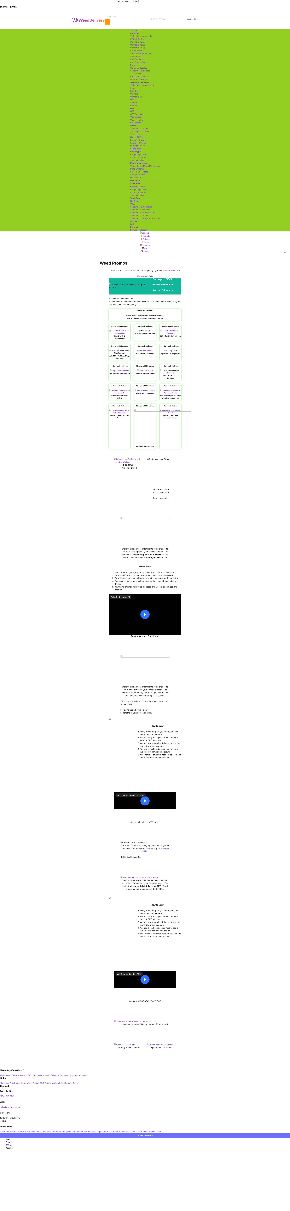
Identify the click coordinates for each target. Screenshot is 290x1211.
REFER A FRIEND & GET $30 (152, 1)
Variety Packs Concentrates (142, 85)
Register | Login (193, 19)
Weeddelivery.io (172, 270)
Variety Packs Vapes (139, 128)
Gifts (132, 204)
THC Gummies (137, 74)
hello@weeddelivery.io (10, 1107)
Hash (132, 100)
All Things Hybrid (138, 157)
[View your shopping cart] (116, 26)
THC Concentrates (18, 1083)
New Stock (135, 180)
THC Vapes (50, 1083)
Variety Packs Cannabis (141, 36)
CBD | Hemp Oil (137, 120)
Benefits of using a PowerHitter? (137, 713)
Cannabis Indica (137, 45)
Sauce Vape (135, 149)
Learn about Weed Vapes (91, 1131)
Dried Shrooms (137, 169)
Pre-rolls (134, 65)
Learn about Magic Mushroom (65, 1131)
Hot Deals (134, 201)
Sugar (133, 88)
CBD (42, 1083)
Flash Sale (135, 183)
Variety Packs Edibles (140, 71)
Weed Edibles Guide (152, 1131)
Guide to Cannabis (8, 1131)
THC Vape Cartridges (140, 131)
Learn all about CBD (112, 1131)
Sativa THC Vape (138, 143)
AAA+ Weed (135, 56)
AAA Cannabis (137, 59)
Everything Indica (138, 154)
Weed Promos (70, 1075)
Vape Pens (135, 134)
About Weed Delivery (9, 1075)
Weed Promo (136, 198)
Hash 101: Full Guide (27, 1131)
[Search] (107, 22)
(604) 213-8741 (7, 1096)
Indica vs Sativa (44, 1131)
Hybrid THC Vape (138, 137)
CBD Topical (135, 123)
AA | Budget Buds (138, 62)
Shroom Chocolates (139, 172)
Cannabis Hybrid (138, 42)
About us (134, 221)
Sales (75, 1083)
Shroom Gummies (138, 174)
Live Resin (135, 91)
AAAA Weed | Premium (140, 53)
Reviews (134, 227)
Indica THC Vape (138, 140)
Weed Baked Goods (139, 79)
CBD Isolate (135, 117)
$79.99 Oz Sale (137, 39)
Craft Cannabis (137, 51)
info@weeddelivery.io (81, 1)
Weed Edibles (33, 1083)
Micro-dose (135, 177)
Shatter (133, 102)
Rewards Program (138, 230)
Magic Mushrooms (63, 1083)
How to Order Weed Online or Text (47, 1075)
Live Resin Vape (137, 146)
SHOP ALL (135, 30)
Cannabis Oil (136, 97)
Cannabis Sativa (137, 48)
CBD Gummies (136, 114)
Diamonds (134, 108)
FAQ (132, 224)
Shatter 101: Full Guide (132, 1131)
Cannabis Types (137, 186)
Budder (133, 105)
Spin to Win (82, 1075)
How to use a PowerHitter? (135, 710)
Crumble (134, 94)
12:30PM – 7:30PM (157, 19)
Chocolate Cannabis (139, 76)
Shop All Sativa (137, 160)
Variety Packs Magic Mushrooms (145, 166)
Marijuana (4, 1083)
